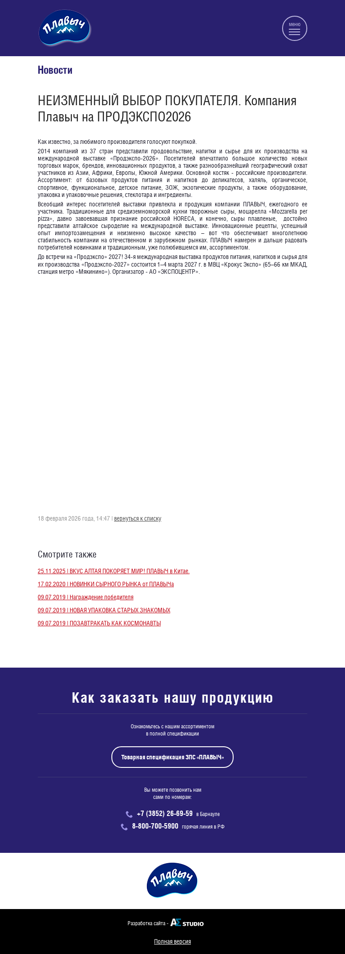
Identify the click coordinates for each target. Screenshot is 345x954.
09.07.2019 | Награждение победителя (85, 597)
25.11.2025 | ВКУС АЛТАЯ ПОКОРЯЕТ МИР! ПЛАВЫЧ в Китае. (114, 571)
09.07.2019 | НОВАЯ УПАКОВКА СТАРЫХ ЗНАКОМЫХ (104, 610)
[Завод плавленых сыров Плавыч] (65, 28)
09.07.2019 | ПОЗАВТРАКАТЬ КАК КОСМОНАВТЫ (99, 623)
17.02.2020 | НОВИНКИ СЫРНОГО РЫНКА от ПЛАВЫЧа (106, 584)
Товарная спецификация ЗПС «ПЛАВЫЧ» (172, 757)
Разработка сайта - (148, 923)
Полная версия (172, 941)
